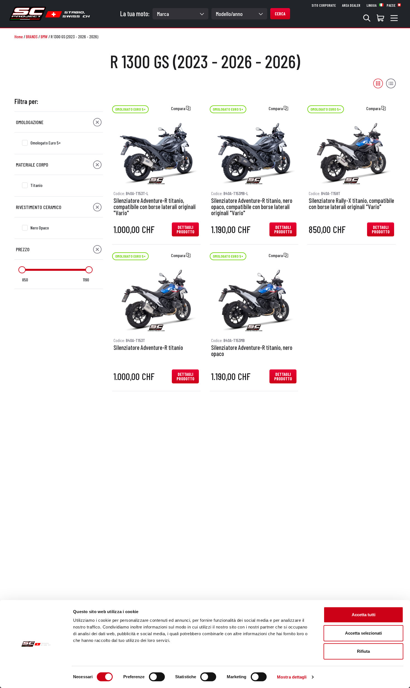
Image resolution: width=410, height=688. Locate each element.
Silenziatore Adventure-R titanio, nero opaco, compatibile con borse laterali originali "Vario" (251, 206)
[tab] (59, 122)
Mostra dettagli (292, 677)
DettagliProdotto (185, 229)
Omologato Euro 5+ (45, 142)
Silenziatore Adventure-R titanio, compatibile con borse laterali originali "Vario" (155, 206)
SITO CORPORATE (324, 5)
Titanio (36, 185)
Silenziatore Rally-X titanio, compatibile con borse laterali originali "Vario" (351, 203)
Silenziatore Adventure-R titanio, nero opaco (251, 350)
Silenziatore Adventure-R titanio (148, 347)
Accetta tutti (363, 614)
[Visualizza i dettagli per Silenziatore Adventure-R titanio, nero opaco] (253, 300)
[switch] (157, 676)
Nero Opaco (39, 227)
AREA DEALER (351, 5)
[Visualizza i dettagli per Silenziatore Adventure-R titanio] (156, 300)
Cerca (280, 13)
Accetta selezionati (363, 633)
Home (19, 36)
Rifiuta (363, 651)
